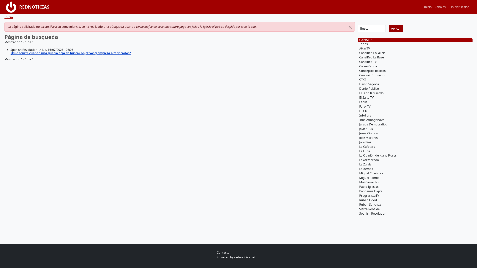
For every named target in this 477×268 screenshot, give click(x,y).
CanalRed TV (368, 62)
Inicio (428, 7)
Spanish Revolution (372, 213)
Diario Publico (369, 89)
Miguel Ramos (369, 178)
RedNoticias (34, 7)
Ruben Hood (368, 200)
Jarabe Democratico (373, 124)
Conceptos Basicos (372, 71)
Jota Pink (365, 142)
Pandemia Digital (371, 191)
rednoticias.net (244, 257)
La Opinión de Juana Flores (378, 155)
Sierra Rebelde (369, 209)
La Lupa (364, 151)
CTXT (362, 80)
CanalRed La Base (371, 57)
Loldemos (366, 169)
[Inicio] (12, 7)
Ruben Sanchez (370, 204)
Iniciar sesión (460, 7)
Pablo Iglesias (369, 187)
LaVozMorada (369, 160)
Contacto (223, 253)
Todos (363, 44)
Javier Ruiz (366, 129)
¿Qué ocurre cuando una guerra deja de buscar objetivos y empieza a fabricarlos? (70, 53)
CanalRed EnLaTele (372, 53)
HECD (363, 111)
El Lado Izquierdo (371, 93)
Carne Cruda (368, 66)
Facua (363, 102)
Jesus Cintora (368, 133)
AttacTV (364, 48)
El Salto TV (366, 97)
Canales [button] (440, 7)
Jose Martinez (368, 138)
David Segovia (369, 84)
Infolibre (365, 115)
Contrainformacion (372, 75)
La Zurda (365, 164)
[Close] (350, 27)
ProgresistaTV (369, 196)
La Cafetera (367, 147)
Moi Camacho (369, 182)
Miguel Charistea (371, 173)
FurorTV (365, 106)
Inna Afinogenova (371, 120)
